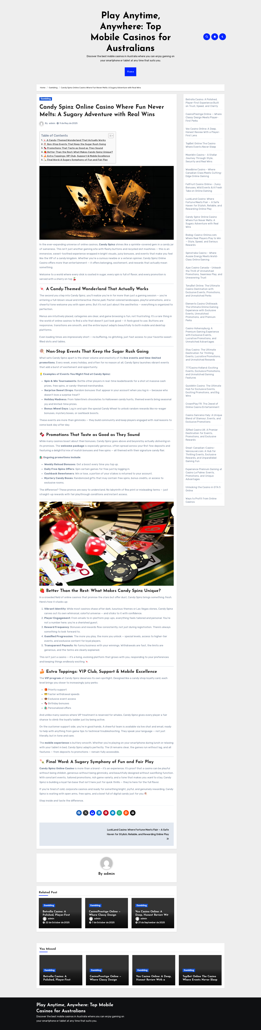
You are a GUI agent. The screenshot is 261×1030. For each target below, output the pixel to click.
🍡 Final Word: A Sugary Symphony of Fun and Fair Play (76, 159)
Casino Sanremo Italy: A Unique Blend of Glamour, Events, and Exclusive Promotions (204, 418)
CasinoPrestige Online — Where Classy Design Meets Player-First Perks (105, 915)
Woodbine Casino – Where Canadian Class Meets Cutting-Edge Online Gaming (204, 173)
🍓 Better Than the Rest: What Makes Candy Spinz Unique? (78, 152)
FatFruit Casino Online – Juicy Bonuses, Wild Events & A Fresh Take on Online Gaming (204, 187)
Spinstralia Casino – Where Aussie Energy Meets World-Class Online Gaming (202, 256)
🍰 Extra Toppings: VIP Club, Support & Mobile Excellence (77, 156)
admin (52, 123)
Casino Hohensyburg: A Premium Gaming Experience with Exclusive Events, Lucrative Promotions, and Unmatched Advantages (202, 335)
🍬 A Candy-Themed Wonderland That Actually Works (74, 140)
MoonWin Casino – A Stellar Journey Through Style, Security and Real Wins (201, 158)
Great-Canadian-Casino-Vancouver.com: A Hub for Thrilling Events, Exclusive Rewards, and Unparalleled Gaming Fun (201, 454)
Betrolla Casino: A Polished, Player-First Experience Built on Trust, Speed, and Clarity (202, 103)
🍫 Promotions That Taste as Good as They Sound (73, 148)
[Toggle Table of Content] (109, 135)
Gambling (46, 99)
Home (130, 72)
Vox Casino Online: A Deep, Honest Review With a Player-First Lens (152, 915)
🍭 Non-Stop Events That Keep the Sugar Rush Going (75, 144)
